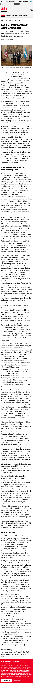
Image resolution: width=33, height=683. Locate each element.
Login (20, 1)
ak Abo (30, 1)
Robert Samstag (8, 39)
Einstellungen (17, 680)
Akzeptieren (6, 680)
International (23, 21)
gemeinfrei (28, 67)
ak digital (25, 1)
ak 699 (15, 21)
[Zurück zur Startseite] (4, 9)
